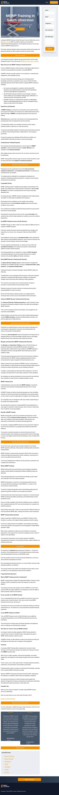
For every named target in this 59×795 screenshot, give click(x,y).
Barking (13, 698)
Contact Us (54, 2)
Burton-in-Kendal (9, 759)
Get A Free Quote (20, 747)
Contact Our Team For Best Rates (20, 164)
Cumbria (7, 772)
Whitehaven (8, 761)
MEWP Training (6, 42)
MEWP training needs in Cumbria (29, 61)
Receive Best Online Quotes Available (20, 323)
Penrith (6, 764)
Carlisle (7, 769)
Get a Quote (20, 29)
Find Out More (20, 546)
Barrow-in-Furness (5, 698)
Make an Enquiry (29, 779)
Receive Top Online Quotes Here (20, 442)
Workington (7, 767)
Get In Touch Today (20, 55)
